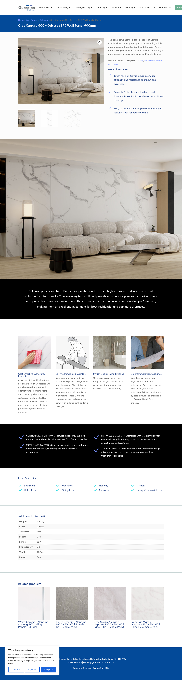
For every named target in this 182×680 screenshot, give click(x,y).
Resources (163, 7)
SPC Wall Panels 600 (153, 61)
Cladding (101, 7)
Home (21, 20)
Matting (129, 7)
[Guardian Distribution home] (26, 7)
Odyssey (44, 20)
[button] (99, 42)
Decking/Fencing (82, 7)
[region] (32, 660)
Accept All (48, 670)
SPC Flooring (62, 7)
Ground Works (146, 7)
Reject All (32, 670)
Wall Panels (44, 7)
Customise (16, 670)
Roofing (115, 7)
